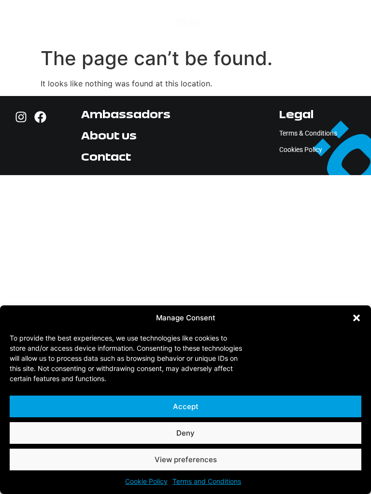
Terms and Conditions (206, 481)
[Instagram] (21, 117)
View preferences (186, 459)
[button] (356, 318)
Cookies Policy (300, 149)
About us (109, 135)
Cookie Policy (146, 481)
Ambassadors (126, 114)
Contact (106, 157)
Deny (185, 433)
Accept (186, 406)
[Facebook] (40, 117)
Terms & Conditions (308, 133)
